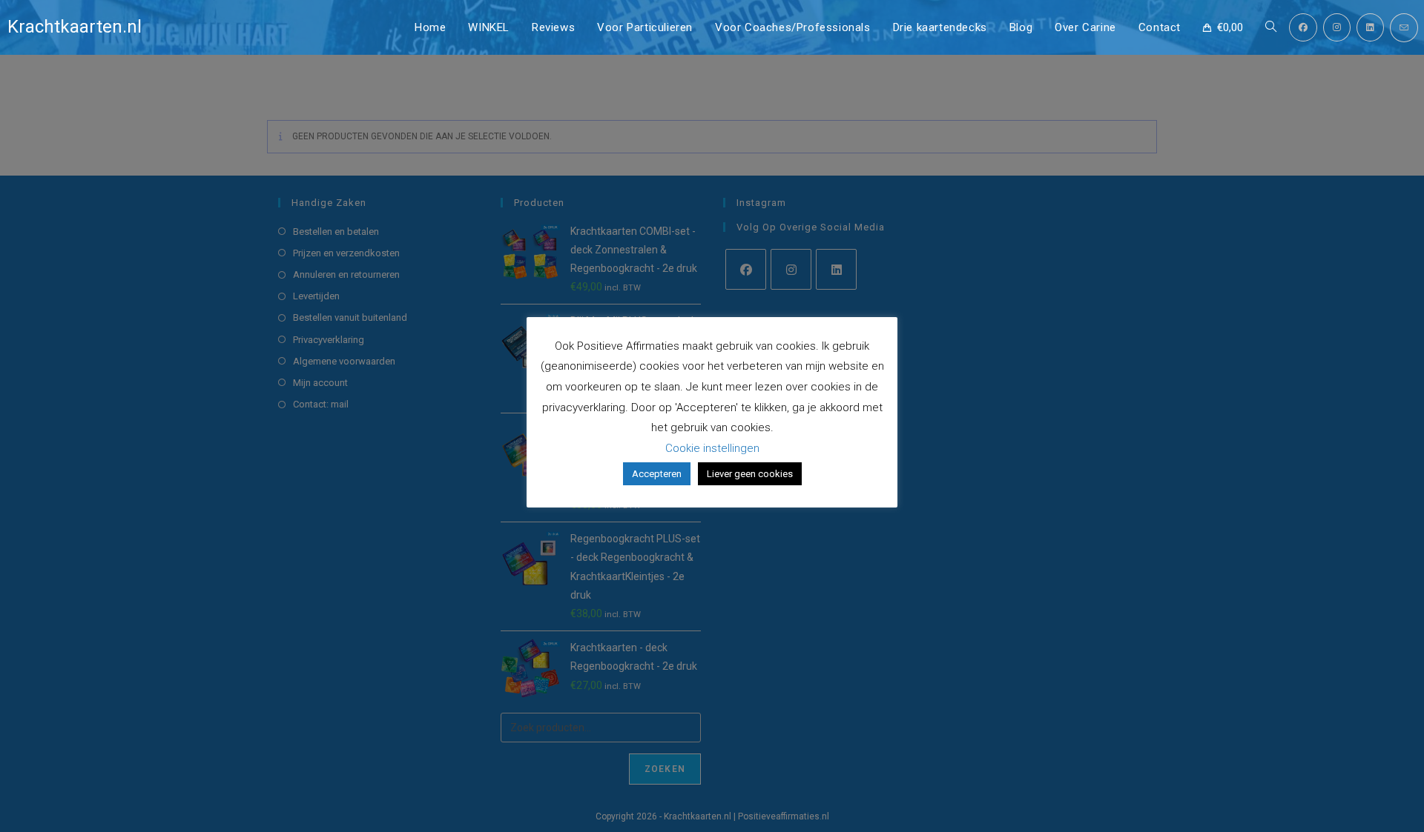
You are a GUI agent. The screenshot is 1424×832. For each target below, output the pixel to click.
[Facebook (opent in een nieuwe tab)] (1303, 27)
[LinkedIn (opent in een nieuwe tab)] (1370, 27)
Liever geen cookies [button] (750, 473)
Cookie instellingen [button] (712, 448)
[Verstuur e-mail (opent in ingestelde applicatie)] (1404, 27)
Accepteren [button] (657, 473)
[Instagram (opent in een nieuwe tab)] (1337, 27)
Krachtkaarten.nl (74, 26)
